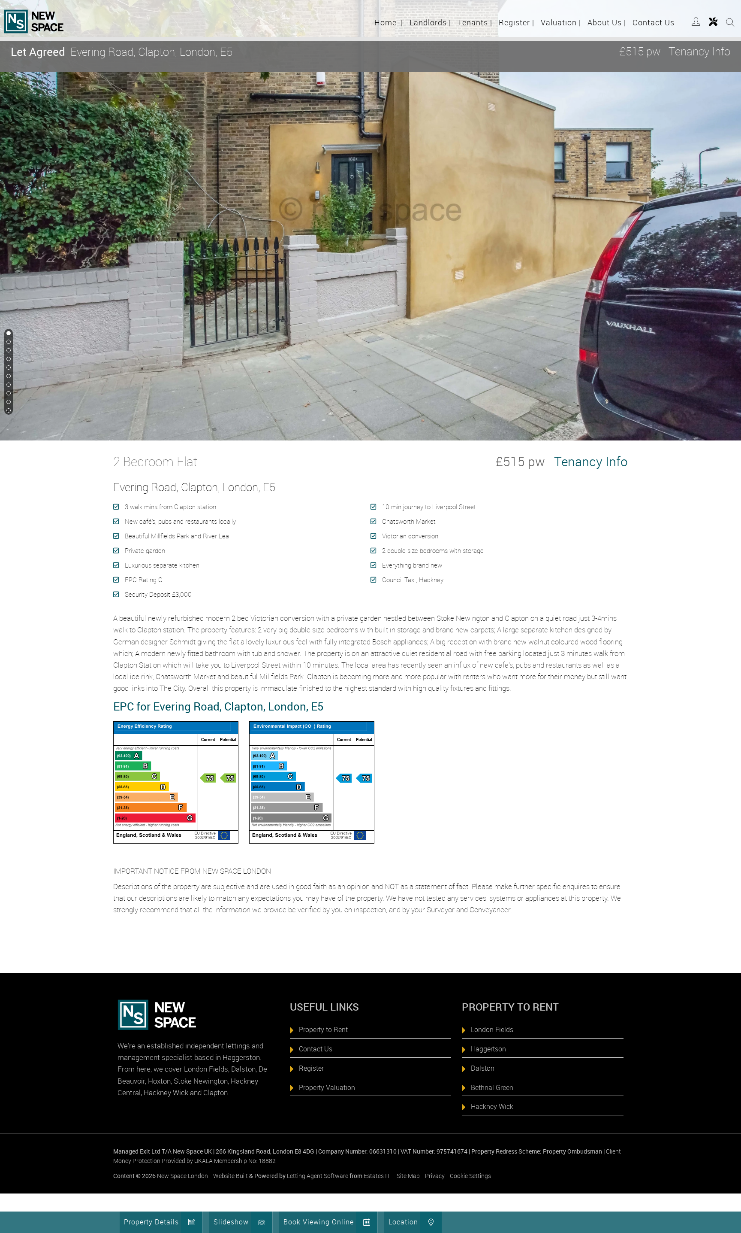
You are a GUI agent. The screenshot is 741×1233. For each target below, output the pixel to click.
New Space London (182, 1176)
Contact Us (654, 22)
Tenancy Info (699, 51)
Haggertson (488, 1049)
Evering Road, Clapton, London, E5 (121, 51)
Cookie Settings (470, 1176)
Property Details (151, 1222)
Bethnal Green (492, 1087)
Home (388, 22)
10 (7, 411)
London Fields (492, 1029)
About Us (606, 22)
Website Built (230, 1176)
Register (516, 22)
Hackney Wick (492, 1106)
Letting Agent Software (317, 1176)
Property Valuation (327, 1087)
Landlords (430, 22)
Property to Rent (323, 1029)
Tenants (475, 22)
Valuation (561, 22)
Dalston (482, 1068)
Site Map (408, 1176)
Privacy (435, 1176)
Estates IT (377, 1176)
